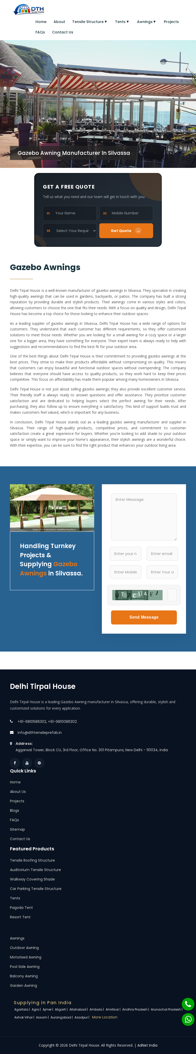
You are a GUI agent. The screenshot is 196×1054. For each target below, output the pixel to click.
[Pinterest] (39, 763)
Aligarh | (61, 1009)
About (59, 21)
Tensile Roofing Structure (32, 860)
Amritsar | (113, 1009)
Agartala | (22, 1009)
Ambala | (97, 1009)
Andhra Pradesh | (136, 1009)
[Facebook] (15, 763)
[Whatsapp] (185, 1017)
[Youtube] (27, 763)
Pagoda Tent (21, 907)
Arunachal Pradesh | (167, 1009)
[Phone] (185, 1001)
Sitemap (17, 829)
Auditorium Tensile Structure (35, 869)
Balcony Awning (24, 976)
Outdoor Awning (24, 947)
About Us (18, 791)
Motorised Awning (25, 957)
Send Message (143, 617)
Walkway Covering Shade (32, 879)
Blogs (14, 810)
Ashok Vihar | (24, 1017)
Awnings (145, 21)
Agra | (37, 1009)
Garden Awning (23, 985)
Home (40, 21)
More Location (104, 1017)
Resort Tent (20, 917)
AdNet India (147, 1045)
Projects (171, 21)
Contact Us (62, 32)
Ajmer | (48, 1009)
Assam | (43, 1017)
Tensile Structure (88, 21)
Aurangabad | (62, 1017)
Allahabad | (79, 1009)
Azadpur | (82, 1017)
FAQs (40, 32)
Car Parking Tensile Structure (36, 888)
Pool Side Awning (25, 966)
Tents (120, 21)
